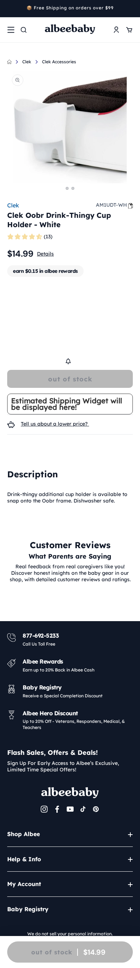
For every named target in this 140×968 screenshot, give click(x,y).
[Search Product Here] (23, 29)
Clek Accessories (59, 61)
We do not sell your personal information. (70, 933)
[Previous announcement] (10, 9)
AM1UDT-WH (111, 205)
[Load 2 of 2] (73, 188)
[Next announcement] (130, 9)
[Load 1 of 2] (67, 188)
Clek (26, 61)
